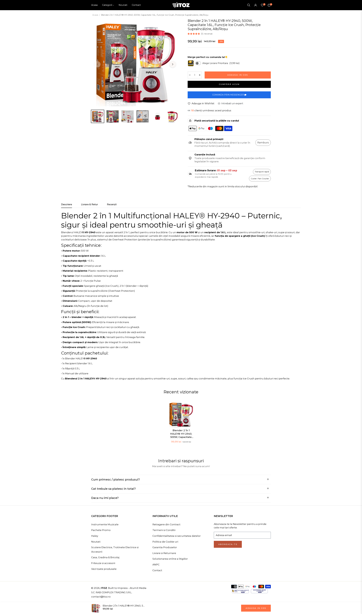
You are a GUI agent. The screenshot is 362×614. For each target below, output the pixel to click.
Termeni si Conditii (163, 530)
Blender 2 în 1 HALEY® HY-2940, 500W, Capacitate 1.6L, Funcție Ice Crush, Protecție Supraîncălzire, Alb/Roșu (181, 434)
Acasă (95, 15)
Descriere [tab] (66, 204)
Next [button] (173, 64)
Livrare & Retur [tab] (89, 204)
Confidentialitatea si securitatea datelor (176, 535)
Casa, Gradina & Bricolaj (105, 557)
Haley (94, 535)
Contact (157, 570)
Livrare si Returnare (164, 553)
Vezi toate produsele (104, 569)
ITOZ (104, 588)
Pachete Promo (101, 530)
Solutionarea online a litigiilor (170, 558)
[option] (135, 62)
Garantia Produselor (164, 547)
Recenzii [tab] (112, 204)
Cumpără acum (229, 84)
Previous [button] (97, 64)
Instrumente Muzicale (104, 524)
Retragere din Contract (166, 524)
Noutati (95, 541)
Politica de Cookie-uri (165, 541)
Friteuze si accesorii (103, 563)
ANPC (156, 564)
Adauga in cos (256, 608)
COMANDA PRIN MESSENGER (228, 95)
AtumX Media (138, 588)
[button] (248, 5)
